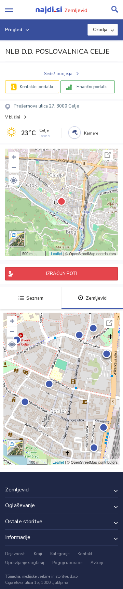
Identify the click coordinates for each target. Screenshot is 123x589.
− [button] (14, 167)
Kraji (38, 553)
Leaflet (56, 253)
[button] (14, 180)
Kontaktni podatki (36, 86)
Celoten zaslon (107, 155)
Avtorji (97, 562)
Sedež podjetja (58, 73)
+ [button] (14, 157)
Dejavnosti (15, 553)
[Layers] (16, 238)
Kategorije (59, 553)
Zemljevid (96, 298)
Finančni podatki (92, 86)
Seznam (34, 298)
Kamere (91, 133)
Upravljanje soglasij (24, 562)
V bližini (12, 117)
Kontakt (85, 553)
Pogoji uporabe (67, 562)
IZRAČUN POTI (61, 274)
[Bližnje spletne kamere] (74, 132)
